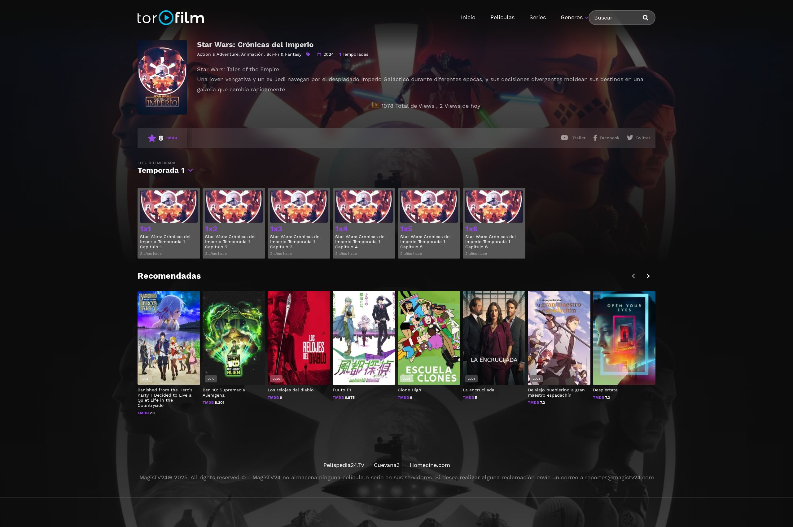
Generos (572, 17)
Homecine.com (430, 465)
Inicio (468, 17)
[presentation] (648, 276)
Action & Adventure (218, 54)
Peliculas (502, 17)
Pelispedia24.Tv (343, 465)
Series (537, 17)
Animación (252, 54)
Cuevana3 (387, 465)
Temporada (161, 168)
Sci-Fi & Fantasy (283, 54)
